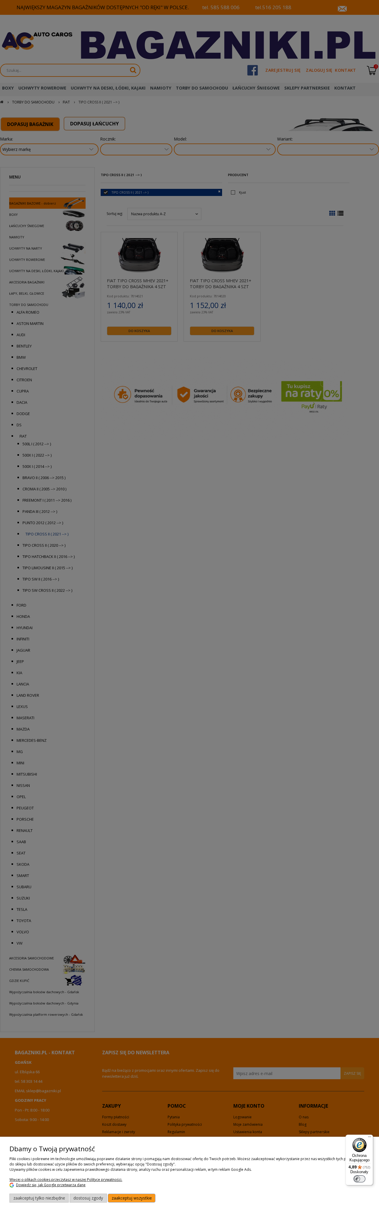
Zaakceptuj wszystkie (132, 1198)
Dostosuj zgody (88, 1198)
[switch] (359, 1178)
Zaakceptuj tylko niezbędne (39, 1198)
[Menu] (369, 1138)
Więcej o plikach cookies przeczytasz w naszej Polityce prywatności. (65, 1179)
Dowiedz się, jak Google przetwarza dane (51, 1184)
